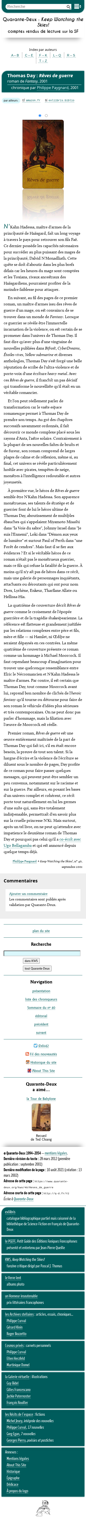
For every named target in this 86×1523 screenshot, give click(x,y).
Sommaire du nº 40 (41, 1008)
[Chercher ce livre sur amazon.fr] (41, 1131)
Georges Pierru (16, 1440)
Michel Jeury (14, 1421)
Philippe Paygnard (53, 87)
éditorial (41, 1016)
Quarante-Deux (23, 1199)
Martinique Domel (18, 1365)
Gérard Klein (14, 1327)
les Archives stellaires (19, 1314)
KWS (8, 1260)
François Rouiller (17, 1403)
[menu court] (77, 6)
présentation (41, 991)
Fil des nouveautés (43, 1054)
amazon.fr (33, 100)
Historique (13, 1472)
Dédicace (12, 1485)
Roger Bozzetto (16, 1334)
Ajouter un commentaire (28, 893)
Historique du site (43, 1062)
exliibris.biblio (61, 100)
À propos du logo (17, 1491)
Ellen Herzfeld (16, 1359)
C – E (29, 55)
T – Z (43, 61)
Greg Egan (13, 1434)
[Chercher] (68, 6)
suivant (41, 1033)
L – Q (57, 55)
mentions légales (56, 1153)
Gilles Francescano (19, 1390)
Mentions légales (18, 1459)
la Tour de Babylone (41, 1099)
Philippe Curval (16, 1321)
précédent (41, 1024)
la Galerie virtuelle (17, 1377)
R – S (71, 55)
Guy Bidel (13, 1383)
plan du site (41, 931)
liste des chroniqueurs (41, 999)
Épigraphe (13, 1478)
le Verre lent (13, 1278)
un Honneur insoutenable (21, 1296)
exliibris (10, 1212)
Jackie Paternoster (19, 1396)
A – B (15, 55)
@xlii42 (43, 1046)
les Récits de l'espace (19, 1414)
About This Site (43, 1071)
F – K (43, 55)
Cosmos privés (14, 1346)
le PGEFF (10, 1241)
